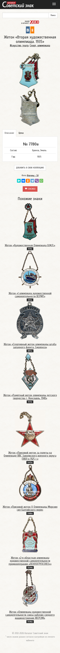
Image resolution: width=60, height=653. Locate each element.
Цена (21, 133)
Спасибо (31, 189)
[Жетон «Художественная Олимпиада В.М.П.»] (30, 221)
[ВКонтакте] (23, 181)
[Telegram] (32, 181)
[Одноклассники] (28, 181)
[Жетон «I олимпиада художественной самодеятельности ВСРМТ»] (30, 269)
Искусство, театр (19, 45)
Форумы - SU (33, 175)
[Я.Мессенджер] (19, 181)
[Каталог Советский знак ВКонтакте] (28, 29)
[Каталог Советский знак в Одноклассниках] (32, 29)
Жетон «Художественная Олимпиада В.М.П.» (30, 245)
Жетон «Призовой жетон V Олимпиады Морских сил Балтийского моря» (30, 508)
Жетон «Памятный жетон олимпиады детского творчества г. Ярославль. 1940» (30, 397)
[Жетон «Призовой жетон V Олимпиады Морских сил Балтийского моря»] (30, 483)
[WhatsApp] (41, 181)
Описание (9, 133)
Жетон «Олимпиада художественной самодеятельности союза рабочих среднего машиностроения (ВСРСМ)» (30, 615)
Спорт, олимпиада (40, 45)
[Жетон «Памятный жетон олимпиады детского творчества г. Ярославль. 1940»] (30, 371)
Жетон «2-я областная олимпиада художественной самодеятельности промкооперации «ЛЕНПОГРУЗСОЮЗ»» (30, 561)
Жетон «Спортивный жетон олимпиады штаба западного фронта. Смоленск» (30, 346)
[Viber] (37, 181)
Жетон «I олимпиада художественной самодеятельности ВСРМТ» (30, 295)
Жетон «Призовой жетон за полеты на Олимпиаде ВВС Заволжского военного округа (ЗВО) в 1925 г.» (30, 456)
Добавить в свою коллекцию (30, 167)
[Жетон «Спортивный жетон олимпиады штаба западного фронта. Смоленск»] (30, 320)
